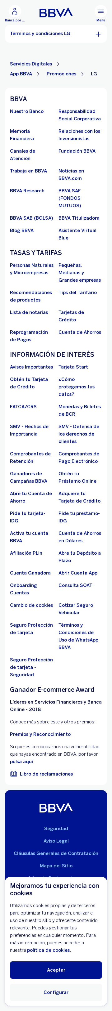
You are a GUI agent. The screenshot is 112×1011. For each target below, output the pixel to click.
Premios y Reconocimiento (40, 734)
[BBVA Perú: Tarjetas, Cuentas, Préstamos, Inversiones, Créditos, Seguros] (56, 12)
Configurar (56, 992)
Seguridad (56, 828)
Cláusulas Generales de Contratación (56, 853)
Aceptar (56, 970)
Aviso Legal (56, 841)
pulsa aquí (21, 761)
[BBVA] (56, 807)
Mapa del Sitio (56, 866)
